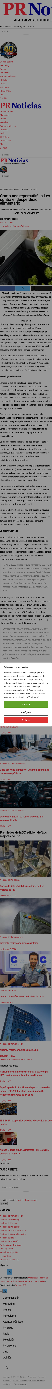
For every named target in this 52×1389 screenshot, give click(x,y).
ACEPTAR (26, 704)
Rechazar (26, 720)
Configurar (26, 712)
